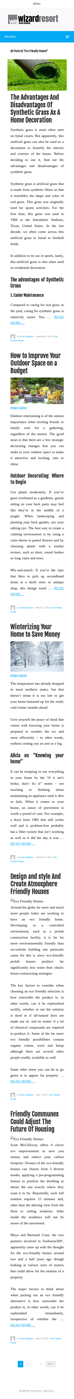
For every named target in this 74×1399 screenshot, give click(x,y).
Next (51, 1364)
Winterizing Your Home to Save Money (35, 630)
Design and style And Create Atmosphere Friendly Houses (35, 884)
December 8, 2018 (43, 857)
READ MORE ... (22, 844)
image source (18, 407)
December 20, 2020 (44, 336)
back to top (48, 1391)
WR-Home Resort (34, 1391)
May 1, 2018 (41, 1094)
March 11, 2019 (42, 607)
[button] (37, 3)
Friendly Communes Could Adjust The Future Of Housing (34, 1121)
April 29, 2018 (42, 1338)
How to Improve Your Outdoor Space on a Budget (35, 363)
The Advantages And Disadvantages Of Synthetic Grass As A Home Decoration (35, 108)
